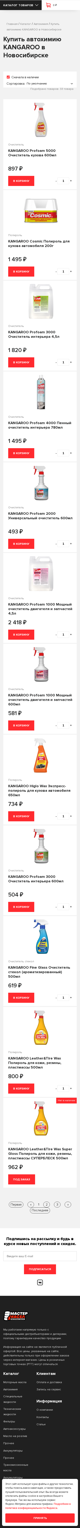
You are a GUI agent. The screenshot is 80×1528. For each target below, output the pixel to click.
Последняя (40, 1210)
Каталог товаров (18, 5)
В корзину (21, 181)
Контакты (43, 1417)
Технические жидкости (12, 1411)
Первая (16, 1205)
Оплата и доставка (49, 1382)
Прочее (8, 1443)
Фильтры (9, 1421)
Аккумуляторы (13, 1450)
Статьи (41, 1424)
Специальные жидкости (12, 1399)
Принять (40, 1518)
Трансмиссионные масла (15, 1467)
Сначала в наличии (25, 77)
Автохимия (10, 1389)
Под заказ (21, 1179)
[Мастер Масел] (36, 1316)
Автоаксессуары (14, 1429)
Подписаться (40, 1269)
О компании (45, 1409)
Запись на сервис (49, 1389)
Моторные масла (14, 1382)
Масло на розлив (15, 1436)
